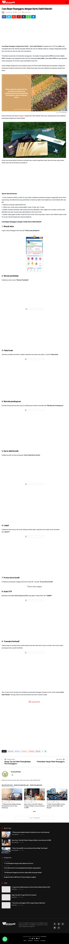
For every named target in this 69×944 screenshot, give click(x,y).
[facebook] (4, 16)
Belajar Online (18, 798)
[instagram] (58, 927)
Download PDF (35, 702)
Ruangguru (21, 116)
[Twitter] (58, 924)
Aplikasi (11, 798)
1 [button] (33, 811)
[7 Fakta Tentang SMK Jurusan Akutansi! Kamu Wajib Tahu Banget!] (57, 794)
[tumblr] (23, 16)
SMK (43, 799)
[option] (12, 798)
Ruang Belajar (9, 12)
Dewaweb (43, 936)
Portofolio (36, 940)
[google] (14, 16)
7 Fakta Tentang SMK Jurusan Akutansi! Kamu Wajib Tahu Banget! (56, 805)
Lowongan (42, 940)
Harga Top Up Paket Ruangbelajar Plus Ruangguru (17, 762)
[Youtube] (54, 927)
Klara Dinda (14, 889)
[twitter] (9, 16)
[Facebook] (54, 924)
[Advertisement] (34, 32)
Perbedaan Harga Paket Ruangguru (51, 761)
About (25, 940)
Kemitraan (30, 940)
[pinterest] (18, 16)
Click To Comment (34, 818)
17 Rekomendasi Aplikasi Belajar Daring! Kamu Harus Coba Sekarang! (11, 805)
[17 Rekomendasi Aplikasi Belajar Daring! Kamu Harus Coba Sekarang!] (12, 794)
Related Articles (7, 785)
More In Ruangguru (36, 785)
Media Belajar (18, 799)
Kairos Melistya (15, 834)
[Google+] (62, 924)
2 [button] (35, 811)
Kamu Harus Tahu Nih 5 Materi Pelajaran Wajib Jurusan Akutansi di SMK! (34, 805)
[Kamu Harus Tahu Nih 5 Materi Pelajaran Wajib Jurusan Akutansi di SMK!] (34, 794)
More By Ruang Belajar (21, 785)
